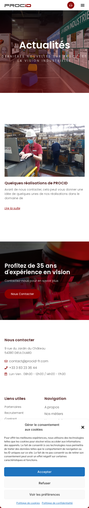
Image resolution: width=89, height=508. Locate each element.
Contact (11, 419)
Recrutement (14, 413)
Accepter (44, 472)
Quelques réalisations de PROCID (36, 183)
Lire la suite (12, 208)
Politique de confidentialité (57, 502)
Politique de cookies (28, 502)
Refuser (45, 483)
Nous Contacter (22, 294)
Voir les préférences (44, 494)
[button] (83, 427)
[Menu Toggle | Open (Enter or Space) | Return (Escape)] (83, 5)
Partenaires (13, 407)
